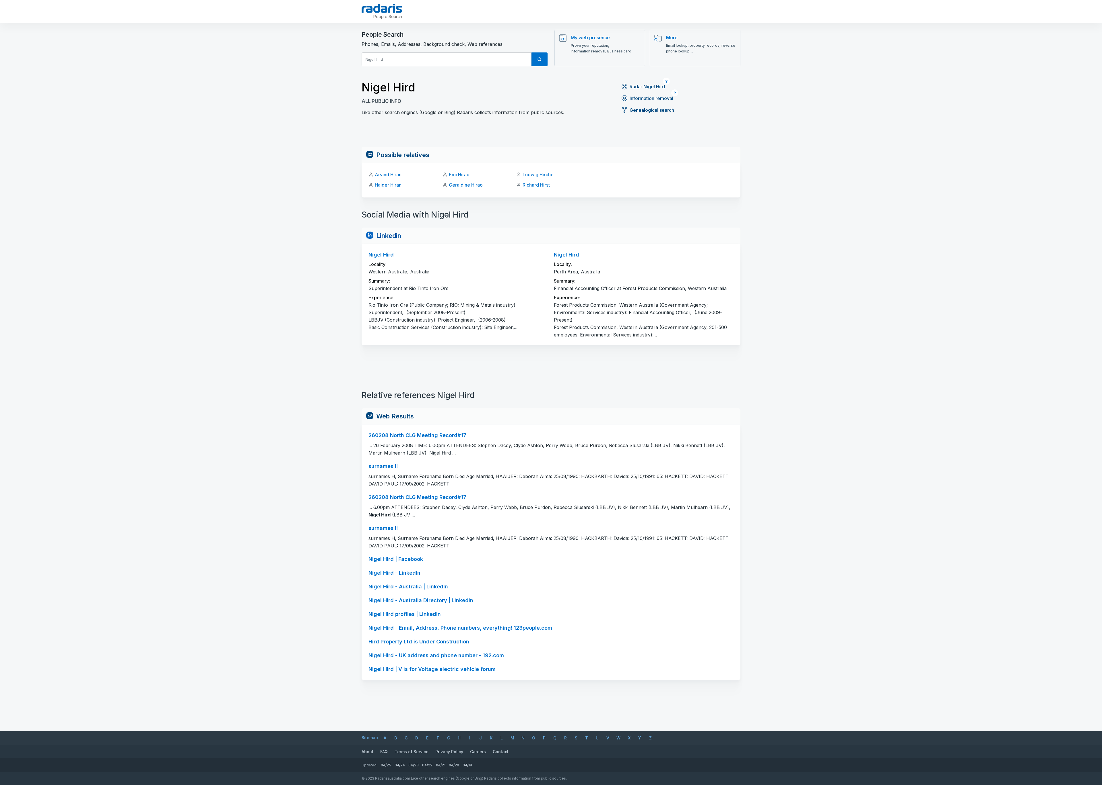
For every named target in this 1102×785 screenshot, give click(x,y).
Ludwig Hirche (538, 174)
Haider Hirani (389, 185)
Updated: (369, 765)
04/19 (467, 765)
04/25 (386, 765)
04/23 (413, 765)
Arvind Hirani (389, 174)
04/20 (454, 765)
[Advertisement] (551, 134)
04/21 (440, 765)
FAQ (384, 751)
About (367, 751)
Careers (478, 751)
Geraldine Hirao (466, 185)
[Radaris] (382, 8)
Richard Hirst (536, 185)
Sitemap (370, 737)
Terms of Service (411, 751)
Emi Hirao (459, 174)
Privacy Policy (449, 751)
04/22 (427, 765)
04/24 (400, 765)
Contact (501, 751)
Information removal (651, 98)
